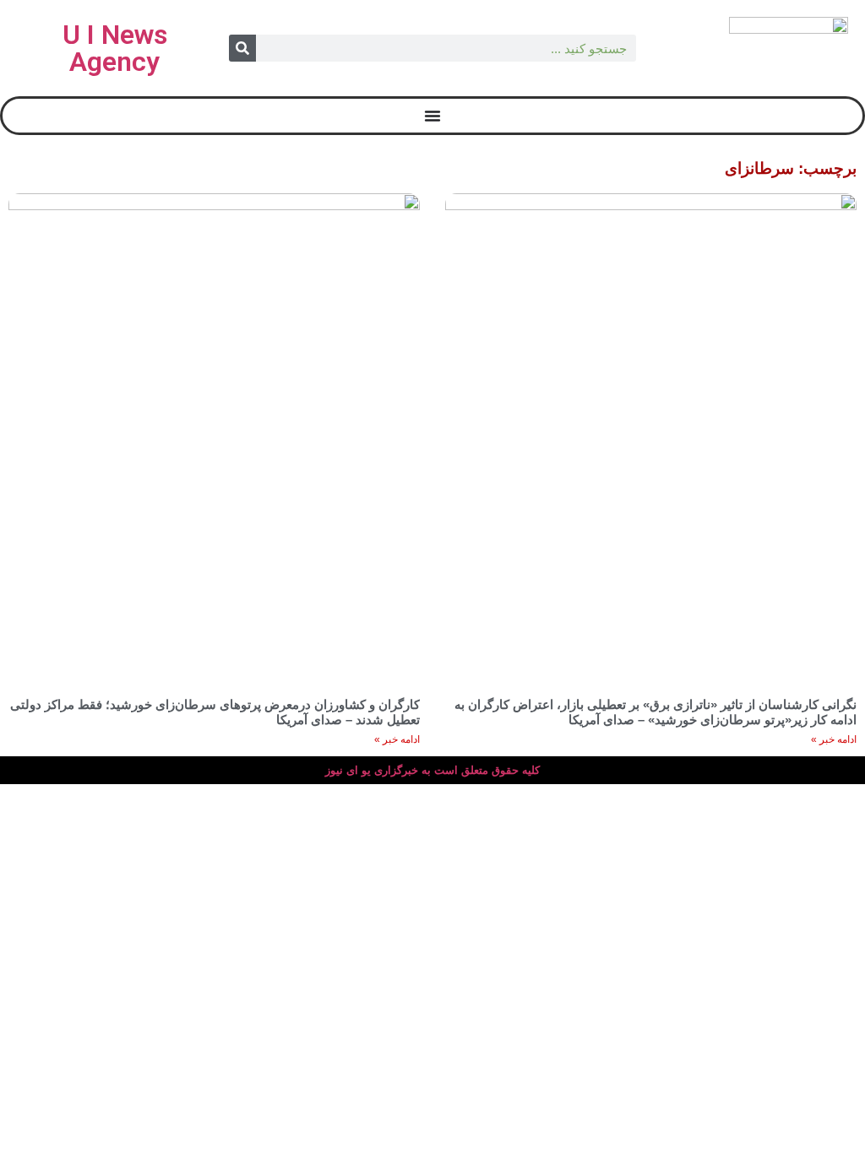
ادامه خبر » (834, 739)
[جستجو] (242, 48)
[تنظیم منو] (432, 115)
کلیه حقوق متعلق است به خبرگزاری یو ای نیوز (432, 770)
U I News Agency (115, 48)
